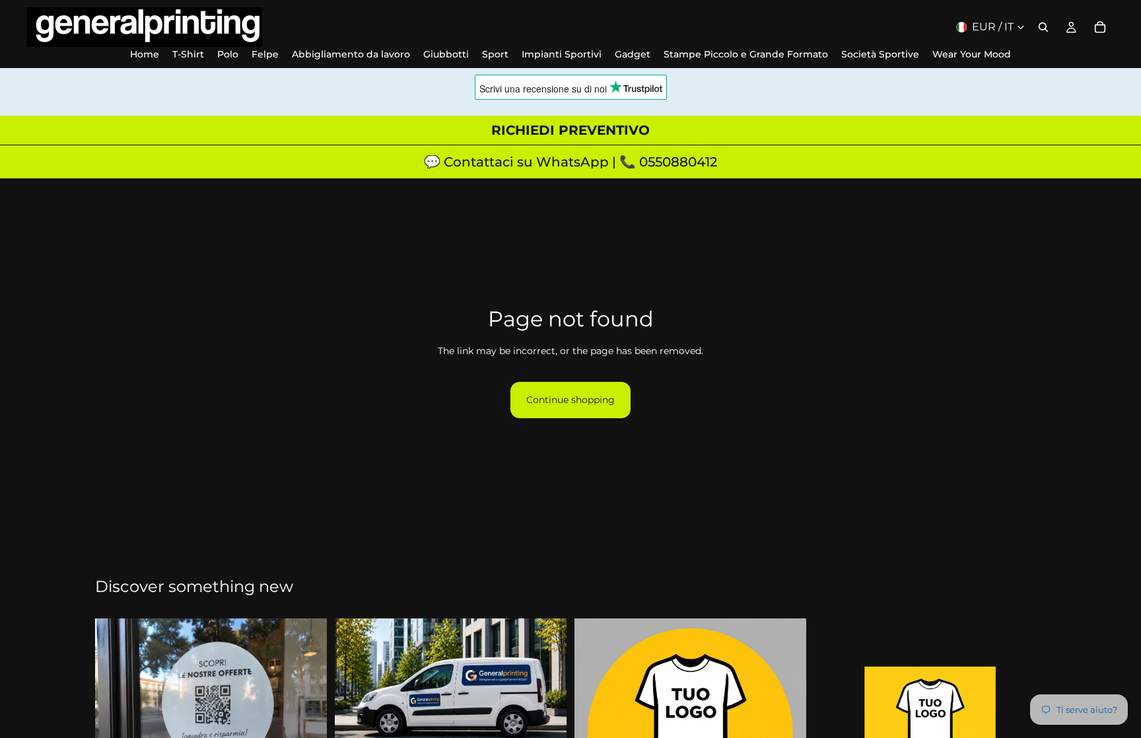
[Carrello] (1100, 27)
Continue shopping (570, 400)
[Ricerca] (1043, 27)
